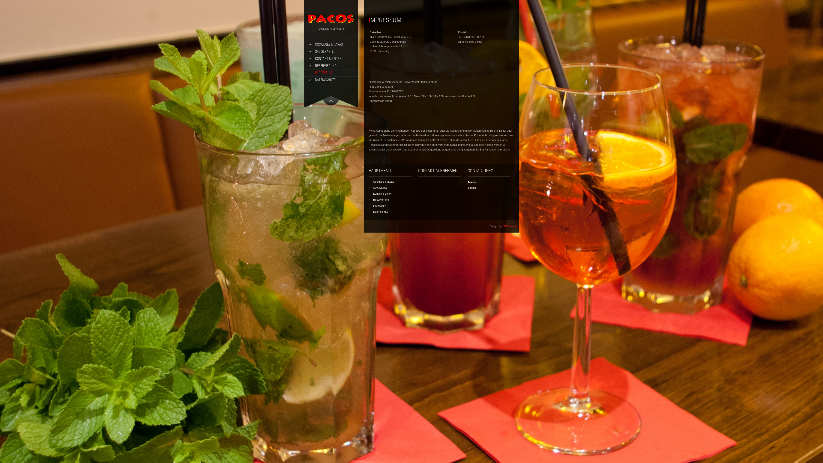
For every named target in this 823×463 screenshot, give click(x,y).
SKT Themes (509, 226)
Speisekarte (324, 52)
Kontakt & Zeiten (328, 59)
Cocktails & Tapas (329, 44)
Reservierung (326, 66)
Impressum (323, 73)
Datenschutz (325, 80)
